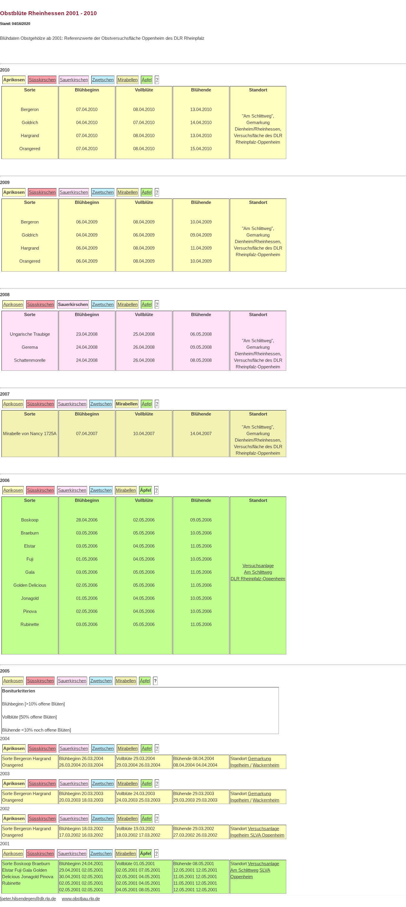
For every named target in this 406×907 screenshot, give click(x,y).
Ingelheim (240, 835)
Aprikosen (13, 304)
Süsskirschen (42, 79)
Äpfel (147, 79)
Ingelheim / (240, 765)
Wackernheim (266, 765)
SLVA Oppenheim (267, 835)
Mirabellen (128, 79)
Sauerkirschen (74, 79)
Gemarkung (259, 758)
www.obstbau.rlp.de (81, 898)
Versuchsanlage (263, 828)
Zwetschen (103, 79)
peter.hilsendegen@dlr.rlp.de (28, 898)
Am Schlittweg (244, 870)
